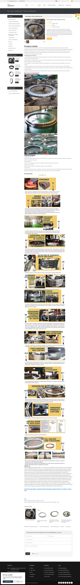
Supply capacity (49, 26)
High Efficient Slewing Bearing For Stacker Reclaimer (18, 79)
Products (32, 5)
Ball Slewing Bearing (18, 11)
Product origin (49, 23)
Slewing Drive (10, 50)
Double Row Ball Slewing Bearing (14, 23)
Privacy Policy (47, 576)
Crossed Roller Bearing (12, 32)
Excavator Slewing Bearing (49, 572)
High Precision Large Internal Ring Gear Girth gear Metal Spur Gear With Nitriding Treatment (18, 65)
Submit (28, 553)
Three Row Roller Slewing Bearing (14, 25)
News (39, 5)
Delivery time (49, 25)
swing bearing (68, 526)
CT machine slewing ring (17, 59)
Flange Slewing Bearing (49, 570)
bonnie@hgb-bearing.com (13, 1)
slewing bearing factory (34, 526)
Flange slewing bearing (12, 30)
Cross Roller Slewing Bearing (13, 21)
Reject (18, 581)
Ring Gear (10, 41)
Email (49, 38)
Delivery (32, 568)
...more (58, 502)
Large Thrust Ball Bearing (12, 39)
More (17, 61)
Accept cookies (8, 581)
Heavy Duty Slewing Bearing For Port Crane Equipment (18, 72)
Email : (8, 571)
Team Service (33, 570)
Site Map (32, 576)
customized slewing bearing (44, 526)
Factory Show (51, 5)
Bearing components (12, 48)
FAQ (25, 498)
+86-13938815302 (22, 1)
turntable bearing (11, 37)
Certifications (33, 574)
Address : (9, 568)
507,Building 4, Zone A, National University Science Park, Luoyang (18, 569)
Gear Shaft (10, 43)
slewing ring (62, 526)
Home (26, 5)
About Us (68, 5)
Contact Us (61, 5)
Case (44, 5)
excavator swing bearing (54, 526)
